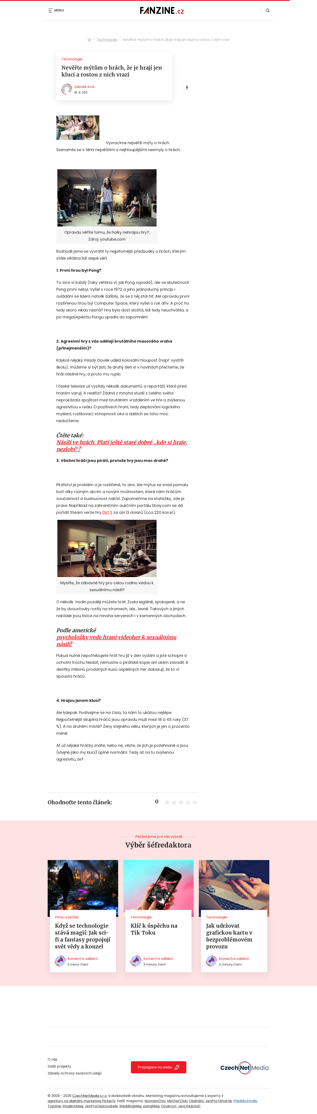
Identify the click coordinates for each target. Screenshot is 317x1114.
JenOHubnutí (189, 1106)
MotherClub (177, 1100)
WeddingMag (130, 1106)
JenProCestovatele (101, 1106)
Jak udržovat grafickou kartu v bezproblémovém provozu (229, 936)
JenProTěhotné (218, 1100)
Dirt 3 (107, 512)
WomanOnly (155, 1100)
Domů (89, 39)
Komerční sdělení (83, 958)
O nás (52, 1059)
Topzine (54, 1106)
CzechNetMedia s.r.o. (89, 1095)
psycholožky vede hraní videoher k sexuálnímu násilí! (116, 641)
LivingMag (151, 1106)
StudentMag (73, 1106)
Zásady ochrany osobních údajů (75, 1073)
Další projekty (59, 1066)
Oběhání (196, 1100)
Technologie (106, 39)
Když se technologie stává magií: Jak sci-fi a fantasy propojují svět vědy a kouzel (82, 936)
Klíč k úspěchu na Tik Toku (154, 929)
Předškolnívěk (245, 1100)
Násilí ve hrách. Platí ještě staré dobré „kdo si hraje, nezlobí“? (121, 446)
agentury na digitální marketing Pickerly (81, 1100)
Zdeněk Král (84, 86)
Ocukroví (168, 1106)
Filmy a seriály (67, 917)
